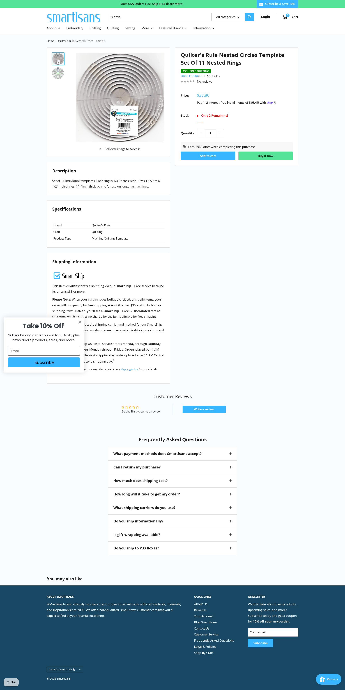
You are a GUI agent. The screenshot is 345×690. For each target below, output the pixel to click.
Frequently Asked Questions (214, 640)
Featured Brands (171, 28)
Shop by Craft (203, 653)
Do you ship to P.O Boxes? (136, 548)
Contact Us (201, 628)
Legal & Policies (205, 646)
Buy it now (265, 156)
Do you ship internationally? (138, 521)
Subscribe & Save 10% (280, 4)
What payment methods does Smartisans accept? (157, 453)
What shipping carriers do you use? (144, 507)
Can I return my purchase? (137, 467)
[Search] (249, 17)
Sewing (130, 28)
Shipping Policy (129, 369)
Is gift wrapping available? (136, 534)
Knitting (95, 28)
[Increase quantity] (220, 133)
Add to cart (208, 156)
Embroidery (74, 28)
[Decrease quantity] (201, 133)
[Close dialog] (80, 322)
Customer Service (206, 634)
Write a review (204, 409)
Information (201, 28)
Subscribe (260, 643)
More (145, 28)
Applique (53, 28)
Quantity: (188, 133)
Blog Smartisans (205, 622)
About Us (200, 604)
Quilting (113, 28)
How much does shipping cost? (140, 480)
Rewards (200, 610)
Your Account (203, 616)
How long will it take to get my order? (146, 494)
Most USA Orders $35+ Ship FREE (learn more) (151, 4)
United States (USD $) (62, 669)
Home (50, 41)
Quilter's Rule (191, 75)
